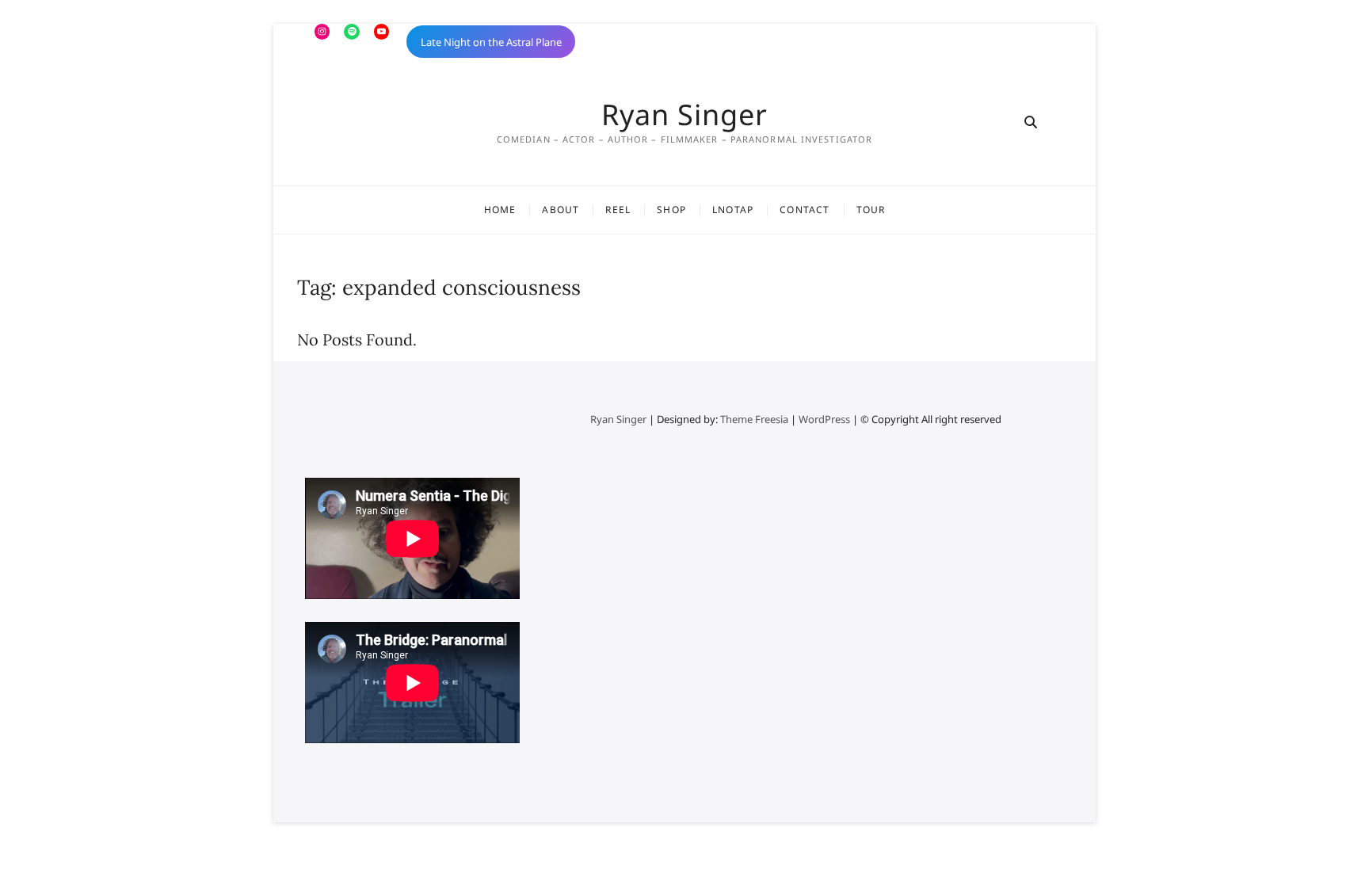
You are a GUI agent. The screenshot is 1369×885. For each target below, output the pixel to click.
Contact (804, 209)
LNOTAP (732, 209)
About (560, 209)
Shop (671, 209)
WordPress (824, 419)
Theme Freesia (754, 419)
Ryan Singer (684, 114)
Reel (618, 209)
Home (500, 209)
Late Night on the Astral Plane (491, 42)
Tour (871, 209)
